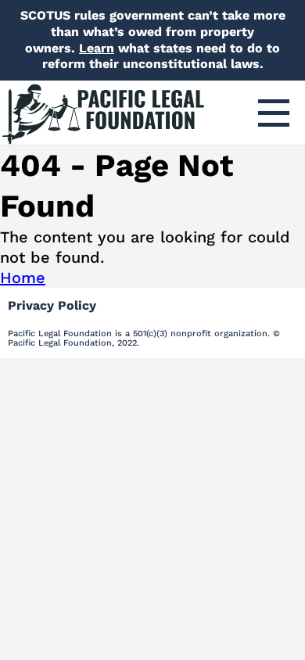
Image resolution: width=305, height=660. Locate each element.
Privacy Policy (52, 305)
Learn (96, 48)
